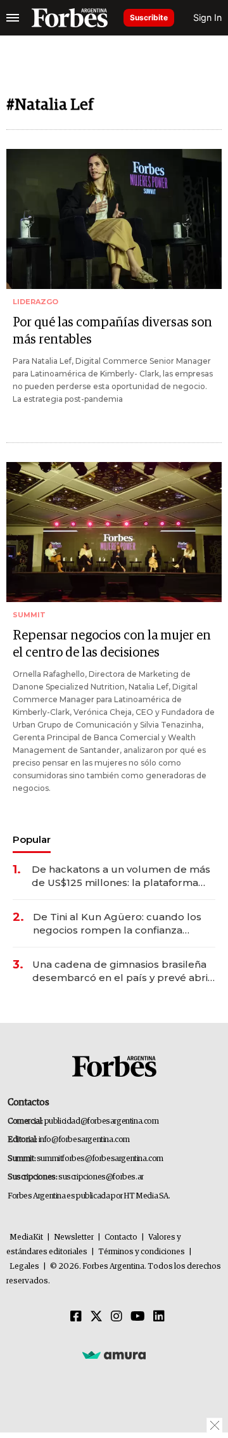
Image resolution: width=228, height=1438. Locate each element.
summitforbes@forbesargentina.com (100, 1159)
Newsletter (74, 1237)
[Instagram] (116, 1316)
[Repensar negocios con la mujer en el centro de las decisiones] (114, 532)
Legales (24, 1266)
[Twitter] (96, 1316)
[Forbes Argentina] (70, 17)
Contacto (120, 1237)
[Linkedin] (159, 1316)
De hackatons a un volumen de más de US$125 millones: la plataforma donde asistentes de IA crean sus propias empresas (121, 876)
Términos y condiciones (141, 1252)
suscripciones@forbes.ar (101, 1177)
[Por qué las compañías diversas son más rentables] (114, 219)
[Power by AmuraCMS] (114, 1354)
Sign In (207, 17)
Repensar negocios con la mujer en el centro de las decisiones (112, 644)
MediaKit (26, 1237)
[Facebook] (76, 1316)
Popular (32, 839)
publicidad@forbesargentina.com (101, 1121)
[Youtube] (137, 1316)
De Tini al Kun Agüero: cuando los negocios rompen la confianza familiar (117, 924)
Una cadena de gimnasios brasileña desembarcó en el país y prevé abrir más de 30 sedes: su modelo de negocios (122, 971)
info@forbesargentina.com (84, 1140)
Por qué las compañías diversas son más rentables (112, 331)
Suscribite (149, 17)
